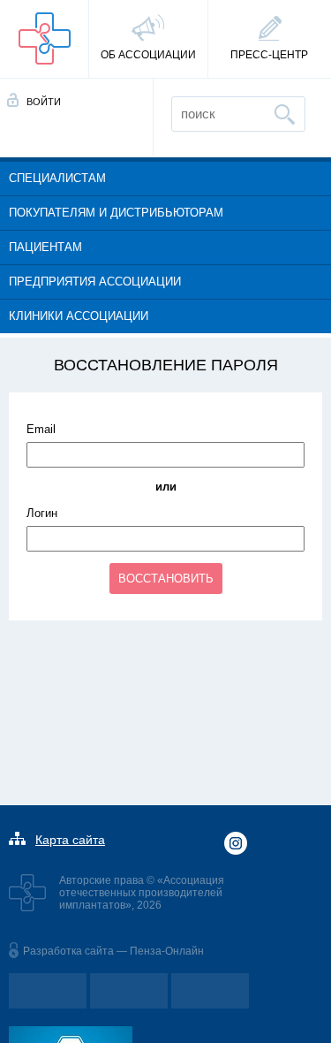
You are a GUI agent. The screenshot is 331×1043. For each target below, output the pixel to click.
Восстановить (166, 578)
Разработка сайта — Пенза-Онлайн (113, 951)
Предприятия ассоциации (95, 281)
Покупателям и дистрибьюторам (116, 212)
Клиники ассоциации (78, 316)
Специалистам (57, 178)
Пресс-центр (269, 55)
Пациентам (45, 247)
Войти (43, 101)
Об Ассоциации (148, 55)
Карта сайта (70, 840)
